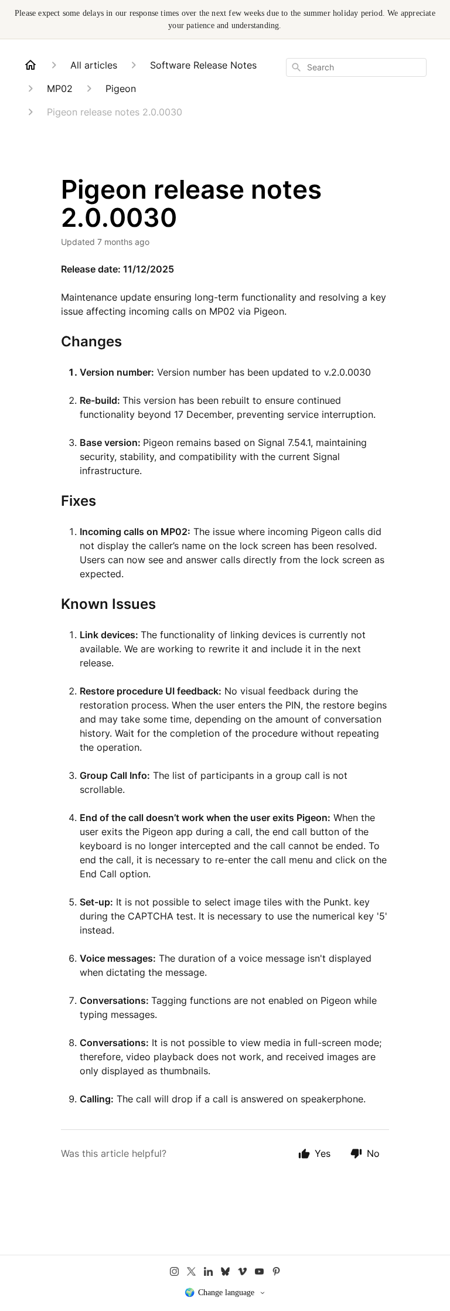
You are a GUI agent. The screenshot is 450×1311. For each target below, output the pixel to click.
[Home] (30, 65)
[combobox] (356, 67)
